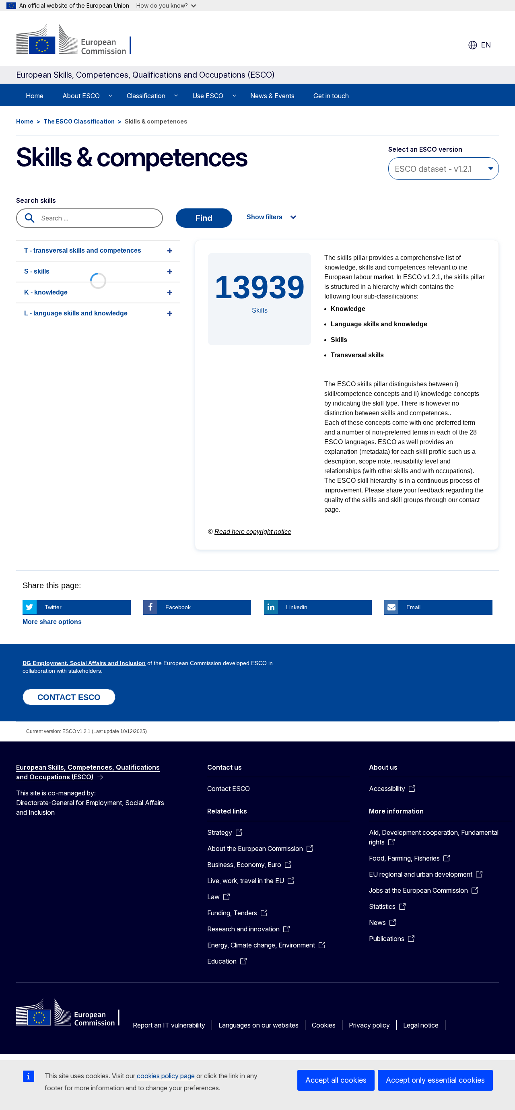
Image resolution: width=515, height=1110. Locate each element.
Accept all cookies (336, 1080)
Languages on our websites (258, 1025)
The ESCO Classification (79, 121)
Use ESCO (207, 96)
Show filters (264, 217)
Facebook (178, 607)
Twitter (53, 607)
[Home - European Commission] (81, 40)
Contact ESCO (228, 789)
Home (34, 96)
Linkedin (296, 607)
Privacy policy (369, 1025)
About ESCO (81, 96)
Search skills (36, 200)
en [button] (486, 45)
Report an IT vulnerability (169, 1025)
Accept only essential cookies (435, 1080)
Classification (146, 96)
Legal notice (421, 1025)
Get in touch (331, 96)
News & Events (272, 96)
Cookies (324, 1025)
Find (204, 218)
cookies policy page (166, 1076)
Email (413, 607)
